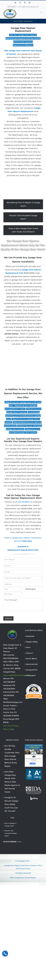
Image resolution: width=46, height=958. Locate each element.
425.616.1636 (8, 695)
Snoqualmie (31, 670)
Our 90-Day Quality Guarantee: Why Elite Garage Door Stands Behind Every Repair (11, 756)
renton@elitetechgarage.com (28, 7)
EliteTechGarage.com (13, 702)
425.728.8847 (24, 502)
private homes (11, 334)
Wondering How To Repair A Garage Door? (23, 204)
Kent (28, 647)
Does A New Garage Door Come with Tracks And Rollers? (23, 230)
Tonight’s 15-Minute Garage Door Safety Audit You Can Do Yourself (11, 804)
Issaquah (30, 636)
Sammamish (32, 664)
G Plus (12, 709)
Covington (31, 675)
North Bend (31, 658)
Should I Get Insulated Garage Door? (23, 217)
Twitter (13, 706)
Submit (8, 618)
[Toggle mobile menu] (42, 12)
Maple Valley (32, 642)
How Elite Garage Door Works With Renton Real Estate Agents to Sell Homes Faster (12, 782)
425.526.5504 (9, 689)
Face (5, 709)
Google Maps (9, 672)
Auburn (29, 653)
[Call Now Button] (5, 953)
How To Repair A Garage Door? (10, 824)
